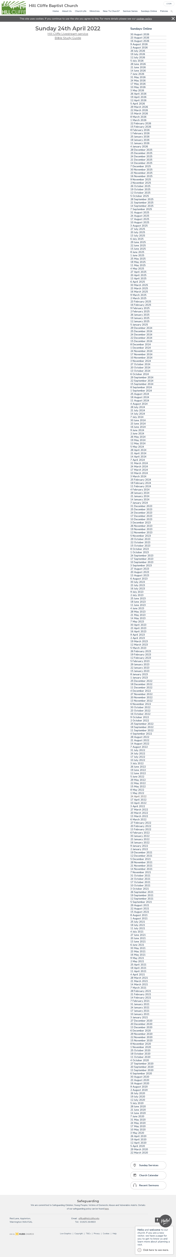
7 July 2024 (137, 417)
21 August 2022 (139, 740)
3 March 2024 (138, 476)
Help (115, 1234)
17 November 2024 (141, 354)
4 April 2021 (137, 974)
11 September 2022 (141, 730)
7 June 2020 (137, 1116)
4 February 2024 (140, 489)
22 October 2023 (140, 542)
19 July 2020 (137, 1096)
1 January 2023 (139, 677)
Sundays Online (149, 11)
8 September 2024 (141, 387)
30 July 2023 (137, 582)
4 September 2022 (141, 733)
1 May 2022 (137, 793)
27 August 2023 (139, 568)
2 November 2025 (140, 182)
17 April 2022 (138, 799)
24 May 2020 (138, 1123)
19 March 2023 (139, 641)
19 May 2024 (138, 440)
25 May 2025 (138, 258)
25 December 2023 (141, 509)
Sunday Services (148, 1165)
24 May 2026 (138, 80)
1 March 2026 (138, 120)
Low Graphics (65, 1234)
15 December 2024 (141, 341)
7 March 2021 (138, 987)
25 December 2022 (141, 681)
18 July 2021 (137, 925)
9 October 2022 (139, 717)
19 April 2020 (138, 1139)
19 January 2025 (139, 318)
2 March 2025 (138, 298)
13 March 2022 (139, 816)
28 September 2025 (141, 199)
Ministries (95, 11)
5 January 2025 (139, 324)
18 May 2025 (138, 262)
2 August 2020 (139, 1090)
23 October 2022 (140, 710)
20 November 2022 (141, 697)
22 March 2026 (139, 110)
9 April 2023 (137, 634)
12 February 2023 (140, 657)
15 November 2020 (141, 1040)
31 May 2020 (138, 1119)
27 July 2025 (137, 229)
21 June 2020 (138, 1109)
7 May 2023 (137, 621)
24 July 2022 (137, 753)
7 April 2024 (137, 460)
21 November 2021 (141, 865)
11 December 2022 (141, 687)
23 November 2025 (141, 173)
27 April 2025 (138, 272)
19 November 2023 (141, 529)
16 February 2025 (140, 305)
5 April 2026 (137, 103)
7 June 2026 (137, 74)
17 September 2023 (141, 559)
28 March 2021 (139, 977)
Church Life (80, 11)
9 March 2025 (138, 295)
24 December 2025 (141, 156)
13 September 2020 (141, 1070)
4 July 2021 (137, 931)
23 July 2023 (137, 585)
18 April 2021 (138, 968)
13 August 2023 (139, 575)
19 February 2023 (140, 654)
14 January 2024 (139, 499)
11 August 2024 (139, 400)
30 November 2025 (141, 169)
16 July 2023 (137, 588)
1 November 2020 (140, 1047)
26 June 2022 (138, 766)
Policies (164, 11)
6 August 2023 (139, 578)
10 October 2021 (140, 885)
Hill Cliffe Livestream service (68, 33)
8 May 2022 (137, 789)
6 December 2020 (140, 1030)
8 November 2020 (140, 1043)
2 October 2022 (139, 720)
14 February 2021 (140, 997)
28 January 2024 (139, 493)
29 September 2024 (141, 377)
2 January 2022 (139, 849)
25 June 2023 (138, 598)
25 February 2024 (140, 479)
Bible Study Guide (68, 38)
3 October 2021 (139, 888)
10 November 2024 (141, 357)
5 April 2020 (137, 1146)
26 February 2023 (140, 651)
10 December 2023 (141, 519)
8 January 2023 (139, 674)
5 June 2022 (137, 776)
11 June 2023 (138, 605)
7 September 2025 (141, 209)
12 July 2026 (137, 57)
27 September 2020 (141, 1063)
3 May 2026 (137, 90)
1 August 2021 (139, 918)
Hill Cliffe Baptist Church (53, 6)
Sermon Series (130, 11)
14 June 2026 (138, 70)
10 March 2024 (139, 473)
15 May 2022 (138, 786)
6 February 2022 (140, 832)
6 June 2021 (137, 944)
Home (56, 11)
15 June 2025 (138, 248)
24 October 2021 (140, 879)
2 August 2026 (139, 47)
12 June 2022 (138, 773)
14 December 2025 (141, 163)
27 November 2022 (141, 694)
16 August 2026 (139, 41)
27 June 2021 (138, 935)
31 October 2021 (140, 875)
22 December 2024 (141, 338)
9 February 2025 (140, 308)
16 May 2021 (138, 954)
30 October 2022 (140, 707)
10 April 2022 (138, 803)
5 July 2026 (137, 60)
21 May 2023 (138, 615)
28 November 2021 (141, 862)
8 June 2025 (137, 252)
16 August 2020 (139, 1083)
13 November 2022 (141, 700)
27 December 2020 (141, 1020)
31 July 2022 (137, 750)
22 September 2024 (141, 380)
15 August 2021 (139, 912)
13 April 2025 (138, 278)
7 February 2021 (140, 1001)
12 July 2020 (137, 1100)
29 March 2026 (139, 107)
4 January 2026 (139, 146)
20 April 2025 (138, 275)
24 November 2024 (141, 351)
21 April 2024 (138, 453)
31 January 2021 (139, 1004)
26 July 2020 (137, 1093)
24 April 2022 (138, 796)
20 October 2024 (140, 367)
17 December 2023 (141, 516)
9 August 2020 (139, 1086)
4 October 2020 (139, 1060)
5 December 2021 (140, 859)
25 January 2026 (139, 136)
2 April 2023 (137, 638)
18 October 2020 (140, 1053)
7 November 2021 (140, 872)
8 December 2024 (140, 344)
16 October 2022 (140, 714)
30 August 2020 (139, 1076)
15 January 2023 (139, 671)
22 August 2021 (139, 908)
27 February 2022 (140, 822)
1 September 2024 (141, 390)
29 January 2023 (139, 664)
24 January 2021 (139, 1007)
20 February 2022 (140, 826)
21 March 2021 (139, 981)
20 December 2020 (141, 1024)
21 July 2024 (137, 410)
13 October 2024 (140, 370)
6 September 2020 (141, 1073)
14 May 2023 (138, 618)
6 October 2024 (139, 374)
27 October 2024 (140, 364)
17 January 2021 (139, 1010)
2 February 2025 (140, 311)
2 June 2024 (137, 433)
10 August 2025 (139, 222)
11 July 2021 (137, 928)
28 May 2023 (138, 611)
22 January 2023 (139, 667)
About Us (67, 11)
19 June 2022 (138, 770)
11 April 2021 (138, 971)
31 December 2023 (141, 506)
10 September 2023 (141, 562)
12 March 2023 (139, 644)
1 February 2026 (140, 133)
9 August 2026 (139, 44)
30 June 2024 (138, 420)
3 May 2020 (137, 1133)
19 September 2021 (141, 895)
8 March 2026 (138, 116)
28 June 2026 (138, 64)
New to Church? (111, 11)
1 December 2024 (140, 347)
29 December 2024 (141, 328)
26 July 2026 (137, 51)
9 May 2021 (137, 958)
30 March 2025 (139, 285)
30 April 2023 (138, 625)
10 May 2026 (138, 87)
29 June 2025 (138, 242)
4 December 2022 (140, 690)
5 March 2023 (138, 648)
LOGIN (168, 4)
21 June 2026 (138, 67)
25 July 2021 (137, 921)
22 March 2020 (139, 1152)
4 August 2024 (139, 403)
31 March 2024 (139, 463)
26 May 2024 (138, 436)
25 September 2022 (141, 723)
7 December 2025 (140, 166)
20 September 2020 (141, 1067)
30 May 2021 (138, 948)
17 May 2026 (138, 83)
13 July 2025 (137, 235)
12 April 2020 (138, 1142)
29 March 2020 (139, 1149)
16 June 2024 (138, 427)
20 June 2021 (138, 938)
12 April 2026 (138, 100)
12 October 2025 (140, 192)
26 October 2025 (140, 186)
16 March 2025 (139, 291)
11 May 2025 (138, 265)
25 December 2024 (141, 331)
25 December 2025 (141, 153)
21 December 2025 (141, 159)
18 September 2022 (141, 727)
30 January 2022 (139, 836)
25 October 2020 (140, 1050)
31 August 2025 (139, 212)
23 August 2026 (139, 37)
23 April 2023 (138, 628)
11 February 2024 (140, 486)
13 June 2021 (138, 941)
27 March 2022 (139, 809)
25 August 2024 (139, 394)
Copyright (79, 1234)
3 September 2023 (141, 565)
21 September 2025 (141, 202)
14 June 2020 (138, 1113)
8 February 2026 (140, 130)
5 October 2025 (139, 196)
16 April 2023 (138, 631)
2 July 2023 (137, 595)
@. (89, 1218)
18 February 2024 (140, 483)
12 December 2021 (141, 855)
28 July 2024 (137, 407)
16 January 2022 (139, 842)
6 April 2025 (137, 281)
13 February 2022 (140, 829)
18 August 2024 (139, 397)
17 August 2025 (139, 219)
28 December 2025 (141, 149)
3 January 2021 (139, 1017)
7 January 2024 (139, 502)
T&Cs (88, 1234)
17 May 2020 (138, 1126)
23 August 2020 (139, 1080)
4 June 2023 (137, 608)
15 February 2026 (140, 126)
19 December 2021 (141, 852)
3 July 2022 (137, 763)
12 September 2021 (141, 898)
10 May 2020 (138, 1129)
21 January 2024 (139, 496)
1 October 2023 (139, 552)
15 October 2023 (140, 545)
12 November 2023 (141, 532)
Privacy (97, 1234)
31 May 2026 (138, 77)
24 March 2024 (139, 466)
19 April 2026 (138, 97)
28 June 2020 (138, 1106)
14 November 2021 (141, 869)
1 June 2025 (137, 255)
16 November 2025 (141, 176)
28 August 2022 (139, 737)
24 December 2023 (141, 512)
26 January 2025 (139, 314)
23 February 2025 (140, 301)
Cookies (106, 1234)
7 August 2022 (139, 747)
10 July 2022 (137, 760)
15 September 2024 (141, 384)
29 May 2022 (138, 780)
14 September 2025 (141, 206)
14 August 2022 (139, 743)
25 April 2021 (138, 964)
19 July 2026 (137, 54)
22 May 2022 (138, 783)
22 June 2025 (138, 245)
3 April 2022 (137, 806)
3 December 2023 (140, 522)
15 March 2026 (139, 113)
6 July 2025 (137, 239)
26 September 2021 (141, 892)
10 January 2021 (139, 1014)
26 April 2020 (138, 1136)
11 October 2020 (140, 1057)
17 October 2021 (140, 882)
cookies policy (144, 18)
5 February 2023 (140, 661)
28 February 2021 (140, 991)
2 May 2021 (137, 961)
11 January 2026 (139, 143)
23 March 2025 (139, 288)
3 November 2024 (140, 361)
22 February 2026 (140, 123)
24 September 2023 (141, 555)
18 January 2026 (139, 140)
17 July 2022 (137, 756)
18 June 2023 (138, 601)
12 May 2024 (138, 443)
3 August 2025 (139, 225)
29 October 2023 (140, 539)
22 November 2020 (141, 1037)
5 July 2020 (137, 1103)
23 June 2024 (138, 423)
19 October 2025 (140, 189)
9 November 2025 (140, 179)
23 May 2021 (138, 951)
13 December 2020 (141, 1027)
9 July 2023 (137, 592)
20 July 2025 (137, 232)
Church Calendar (148, 1175)
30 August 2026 (139, 34)
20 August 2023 (139, 572)
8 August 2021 (139, 915)
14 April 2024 (138, 456)
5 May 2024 (137, 446)
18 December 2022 (141, 684)
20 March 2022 (139, 813)
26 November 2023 (141, 526)
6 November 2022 (140, 704)
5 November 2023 (140, 535)
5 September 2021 (141, 902)
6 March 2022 (138, 819)
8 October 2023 (139, 549)
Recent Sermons (149, 1185)
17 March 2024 (139, 469)
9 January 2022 (139, 846)
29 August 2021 (139, 905)
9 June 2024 (137, 430)
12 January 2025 (139, 321)
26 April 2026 (138, 93)
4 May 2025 (137, 268)
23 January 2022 (139, 839)
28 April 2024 (138, 450)
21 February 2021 (140, 994)
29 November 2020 (141, 1034)
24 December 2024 (141, 334)
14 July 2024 (137, 413)
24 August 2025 (139, 215)
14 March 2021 (139, 984)
